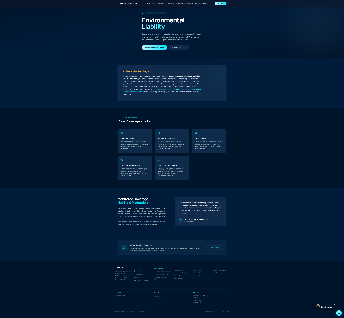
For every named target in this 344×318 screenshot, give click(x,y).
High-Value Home (218, 273)
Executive (162, 3)
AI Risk (154, 3)
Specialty (170, 3)
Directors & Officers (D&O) (162, 271)
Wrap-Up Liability (199, 273)
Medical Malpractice (160, 282)
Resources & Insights (199, 295)
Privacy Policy (197, 300)
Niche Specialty (178, 278)
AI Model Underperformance (140, 271)
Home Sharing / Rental (219, 276)
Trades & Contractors (200, 276)
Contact (204, 3)
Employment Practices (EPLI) (160, 278)
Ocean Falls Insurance (128, 3)
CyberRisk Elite (138, 277)
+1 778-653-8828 (179, 48)
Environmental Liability (180, 273)
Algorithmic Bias (139, 274)
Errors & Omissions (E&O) (161, 274)
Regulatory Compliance (141, 280)
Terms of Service (198, 302)
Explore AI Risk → (215, 247)
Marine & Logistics (179, 276)
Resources (197, 3)
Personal (189, 3)
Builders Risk (197, 270)
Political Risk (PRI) (179, 270)
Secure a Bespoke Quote (154, 47)
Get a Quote (220, 3)
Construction (180, 3)
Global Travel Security (219, 270)
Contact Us (196, 297)
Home (148, 3)
